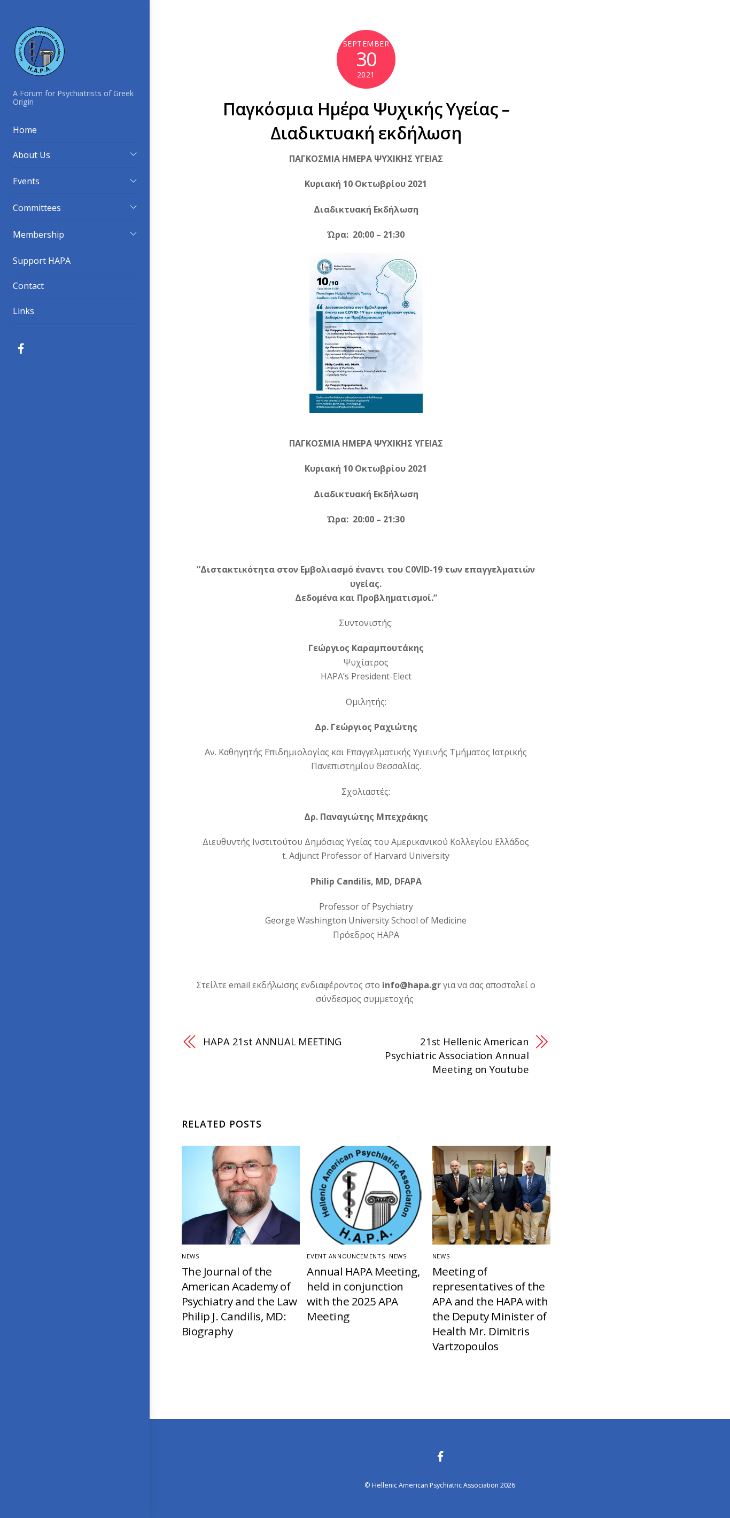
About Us (31, 155)
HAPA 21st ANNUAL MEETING (272, 1041)
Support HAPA (42, 261)
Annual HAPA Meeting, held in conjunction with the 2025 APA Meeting (363, 1294)
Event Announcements (346, 1256)
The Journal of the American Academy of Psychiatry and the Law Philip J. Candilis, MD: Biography (239, 1301)
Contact (28, 286)
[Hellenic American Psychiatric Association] (39, 71)
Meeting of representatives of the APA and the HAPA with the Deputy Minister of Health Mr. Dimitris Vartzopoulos (490, 1308)
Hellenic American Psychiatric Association (435, 1485)
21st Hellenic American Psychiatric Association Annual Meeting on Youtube (457, 1055)
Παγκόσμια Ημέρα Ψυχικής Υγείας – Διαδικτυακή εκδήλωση (366, 120)
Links (23, 311)
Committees (37, 208)
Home (25, 130)
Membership (38, 234)
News (190, 1256)
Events (26, 181)
